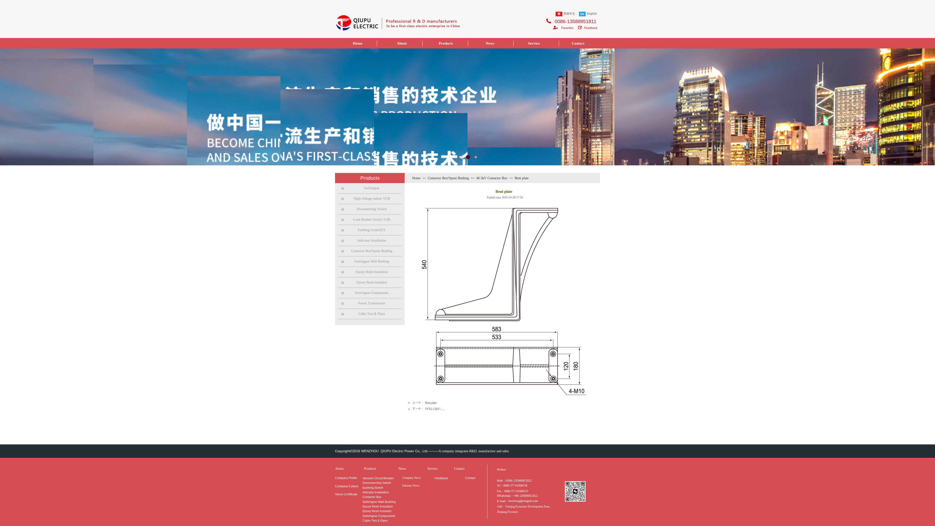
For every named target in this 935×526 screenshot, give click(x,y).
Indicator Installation (371, 240)
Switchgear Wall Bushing (371, 261)
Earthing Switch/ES (371, 230)
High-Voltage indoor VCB (372, 198)
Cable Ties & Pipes (371, 314)
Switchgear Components (371, 293)
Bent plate (522, 178)
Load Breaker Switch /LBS (372, 219)
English (592, 13)
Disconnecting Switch (372, 209)
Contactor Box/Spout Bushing (448, 178)
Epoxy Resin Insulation (372, 272)
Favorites (567, 28)
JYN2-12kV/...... (428, 409)
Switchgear (371, 188)
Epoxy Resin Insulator (371, 282)
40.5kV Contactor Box (491, 178)
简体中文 (569, 13)
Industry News (411, 485)
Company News (411, 477)
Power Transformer (371, 303)
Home (416, 178)
